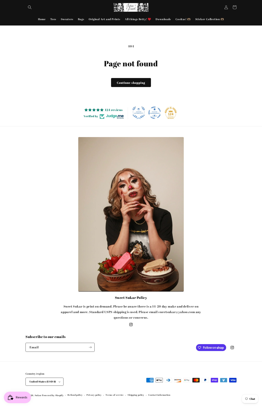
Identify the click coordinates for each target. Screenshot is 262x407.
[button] (30, 7)
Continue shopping (131, 83)
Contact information (159, 394)
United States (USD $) (43, 381)
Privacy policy (94, 394)
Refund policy (75, 394)
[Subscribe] (90, 347)
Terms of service (114, 394)
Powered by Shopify (53, 395)
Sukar (38, 395)
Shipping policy (136, 394)
